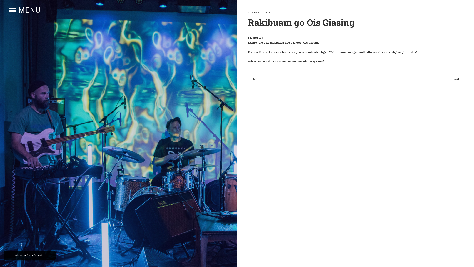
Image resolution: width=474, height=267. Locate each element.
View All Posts (261, 12)
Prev (283, 79)
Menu (30, 10)
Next (463, 79)
